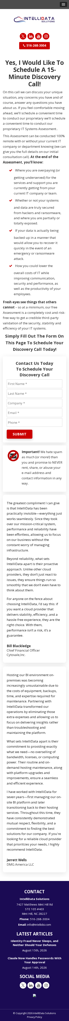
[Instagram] (46, 36)
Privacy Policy (34, 1017)
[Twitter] (23, 36)
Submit (19, 434)
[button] (63, 4)
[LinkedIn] (30, 36)
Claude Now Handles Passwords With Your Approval (34, 960)
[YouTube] (38, 36)
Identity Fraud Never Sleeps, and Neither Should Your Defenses (34, 943)
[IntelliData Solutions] (34, 19)
